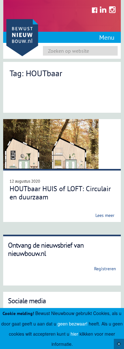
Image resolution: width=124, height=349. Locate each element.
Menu (106, 37)
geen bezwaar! (72, 323)
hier (74, 334)
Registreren (105, 269)
